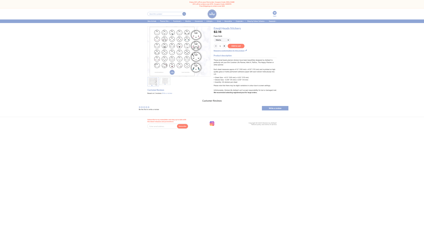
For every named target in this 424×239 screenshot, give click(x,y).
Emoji (219, 21)
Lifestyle (209, 21)
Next (209, 52)
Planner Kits (164, 21)
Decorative (228, 21)
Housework (199, 21)
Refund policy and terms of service (264, 124)
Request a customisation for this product (229, 51)
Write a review (167, 93)
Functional (177, 21)
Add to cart (236, 46)
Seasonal (272, 21)
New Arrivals (152, 21)
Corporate (239, 21)
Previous (148, 52)
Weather (188, 21)
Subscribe (182, 126)
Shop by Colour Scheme (255, 21)
